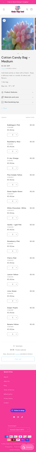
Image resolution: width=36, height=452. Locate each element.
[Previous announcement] (3, 2)
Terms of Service (9, 390)
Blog (5, 385)
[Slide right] (22, 53)
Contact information (15, 449)
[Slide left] (14, 53)
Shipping (3, 68)
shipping (17, 354)
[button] (4, 9)
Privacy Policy (8, 398)
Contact (6, 403)
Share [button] (5, 108)
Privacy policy (8, 447)
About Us (7, 381)
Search (6, 377)
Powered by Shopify (20, 444)
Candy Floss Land (10, 444)
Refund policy (8, 394)
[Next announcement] (32, 2)
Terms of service (18, 447)
